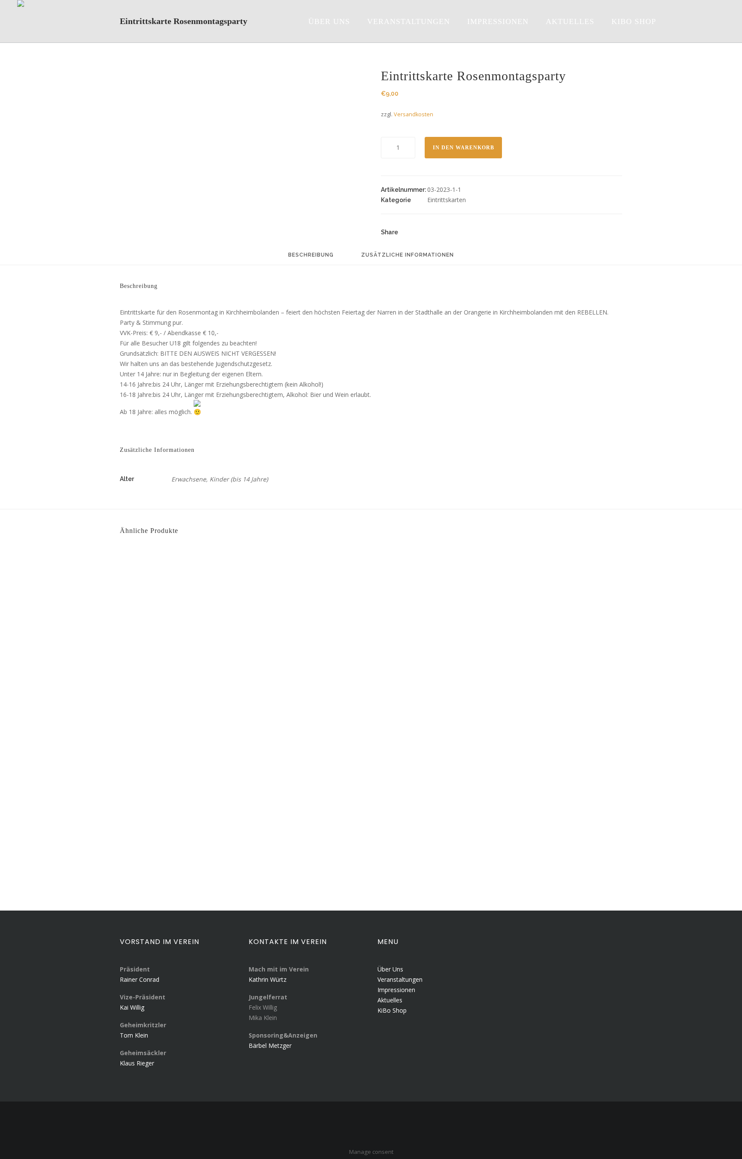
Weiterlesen (149, 841)
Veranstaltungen (400, 979)
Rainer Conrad (139, 979)
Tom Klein (134, 1035)
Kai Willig (132, 1007)
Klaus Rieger (137, 1063)
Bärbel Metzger (270, 1045)
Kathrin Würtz (267, 979)
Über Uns (390, 969)
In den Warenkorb (463, 148)
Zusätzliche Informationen (407, 255)
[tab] (311, 258)
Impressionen (396, 990)
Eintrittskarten (446, 200)
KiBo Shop (392, 1010)
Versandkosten (413, 114)
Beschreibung (311, 255)
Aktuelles (389, 1000)
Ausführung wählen (162, 665)
